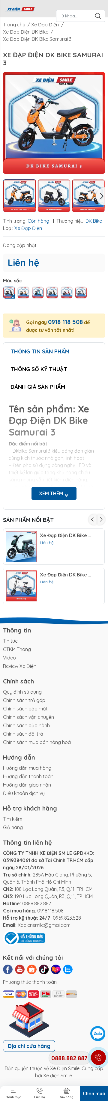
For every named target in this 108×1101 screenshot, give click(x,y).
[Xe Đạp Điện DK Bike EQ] (21, 586)
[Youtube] (20, 969)
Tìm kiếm (12, 819)
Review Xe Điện (19, 666)
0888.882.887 (36, 903)
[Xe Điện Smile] (20, 8)
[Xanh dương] (9, 293)
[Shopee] (32, 969)
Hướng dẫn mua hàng (27, 768)
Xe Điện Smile (65, 1068)
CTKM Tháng (17, 649)
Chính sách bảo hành (26, 725)
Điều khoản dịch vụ (24, 793)
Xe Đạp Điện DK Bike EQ (67, 575)
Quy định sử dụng (22, 692)
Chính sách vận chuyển (28, 717)
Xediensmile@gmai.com (44, 925)
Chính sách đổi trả (23, 734)
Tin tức (10, 641)
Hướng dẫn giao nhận (27, 785)
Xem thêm (51, 493)
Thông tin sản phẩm (39, 351)
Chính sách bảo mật (25, 709)
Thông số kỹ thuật (38, 369)
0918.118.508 (50, 911)
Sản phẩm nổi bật (28, 519)
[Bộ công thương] (24, 938)
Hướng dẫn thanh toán (28, 776)
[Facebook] (8, 969)
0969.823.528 (67, 918)
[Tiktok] (44, 969)
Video (9, 658)
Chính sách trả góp (24, 700)
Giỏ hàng (13, 827)
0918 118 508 (65, 322)
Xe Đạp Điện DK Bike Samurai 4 (67, 535)
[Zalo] (68, 969)
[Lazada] (56, 969)
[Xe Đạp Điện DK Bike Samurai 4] (21, 546)
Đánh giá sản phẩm (37, 386)
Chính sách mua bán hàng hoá (37, 742)
